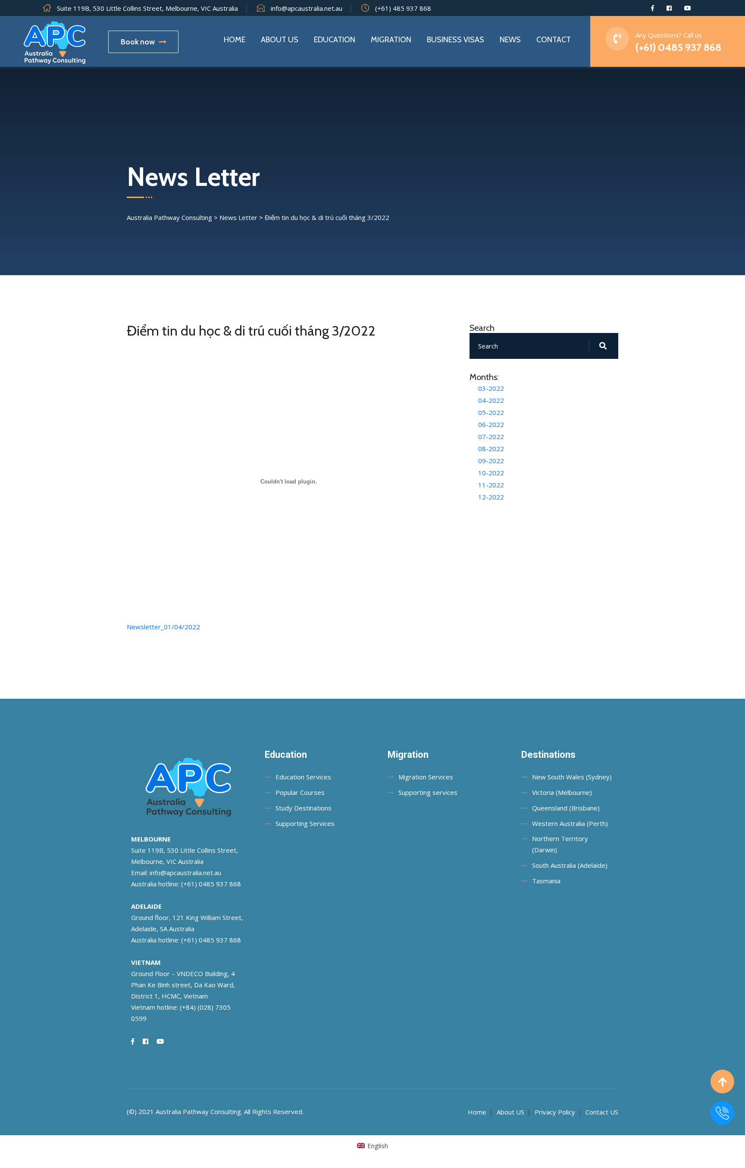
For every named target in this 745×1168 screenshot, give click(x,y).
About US (510, 1112)
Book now (138, 42)
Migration (391, 39)
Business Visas (455, 39)
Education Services (303, 776)
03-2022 (491, 388)
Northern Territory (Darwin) (560, 844)
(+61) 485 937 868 (403, 8)
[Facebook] (652, 8)
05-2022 (491, 412)
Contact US (601, 1112)
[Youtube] (687, 8)
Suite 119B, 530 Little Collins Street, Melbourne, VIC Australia (147, 8)
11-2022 (491, 484)
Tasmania (546, 880)
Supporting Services (305, 823)
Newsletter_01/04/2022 (163, 626)
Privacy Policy (555, 1112)
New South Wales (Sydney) (572, 776)
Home (234, 39)
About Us (279, 39)
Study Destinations (303, 808)
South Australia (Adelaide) (569, 865)
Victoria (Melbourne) (562, 792)
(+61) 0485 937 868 (678, 47)
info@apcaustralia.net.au (306, 8)
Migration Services (425, 776)
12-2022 (491, 497)
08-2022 (491, 448)
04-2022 (491, 400)
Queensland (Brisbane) (566, 808)
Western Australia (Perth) (570, 823)
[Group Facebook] (669, 8)
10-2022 (491, 472)
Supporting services (427, 792)
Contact (553, 39)
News (510, 39)
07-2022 (491, 436)
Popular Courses (300, 792)
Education (334, 39)
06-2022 (491, 424)
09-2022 (491, 460)
